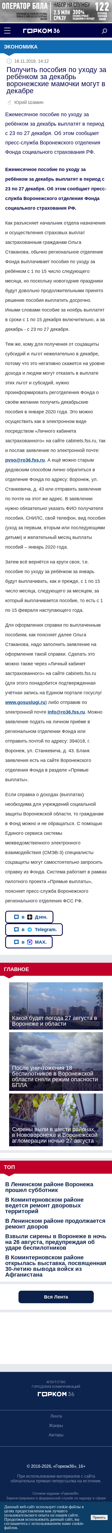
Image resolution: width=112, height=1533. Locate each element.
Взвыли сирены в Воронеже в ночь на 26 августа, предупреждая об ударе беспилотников (56, 1242)
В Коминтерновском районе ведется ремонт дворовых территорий (44, 1205)
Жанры (56, 1425)
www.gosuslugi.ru (25, 702)
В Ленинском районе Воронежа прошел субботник (49, 1187)
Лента (56, 1416)
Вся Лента (56, 1297)
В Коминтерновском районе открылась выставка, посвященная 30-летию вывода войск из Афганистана (55, 1266)
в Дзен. (34, 917)
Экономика (21, 47)
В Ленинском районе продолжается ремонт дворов (55, 1224)
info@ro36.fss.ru (66, 712)
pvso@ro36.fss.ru (25, 460)
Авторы (56, 1435)
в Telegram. (39, 929)
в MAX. (34, 942)
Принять (99, 1517)
